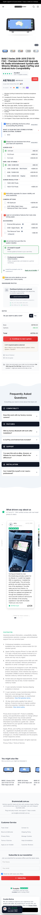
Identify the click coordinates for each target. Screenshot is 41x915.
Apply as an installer (31, 270)
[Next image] (36, 28)
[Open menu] (3, 7)
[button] (20, 28)
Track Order (4, 828)
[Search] (34, 7)
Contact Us (24, 828)
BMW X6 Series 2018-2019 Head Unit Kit (25, 783)
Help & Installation (27, 840)
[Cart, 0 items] (38, 7)
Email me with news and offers (13, 874)
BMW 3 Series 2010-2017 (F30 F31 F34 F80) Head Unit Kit (8, 783)
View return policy (19, 707)
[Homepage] (20, 6)
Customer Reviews (27, 844)
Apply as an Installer (7, 844)
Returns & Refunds (7, 832)
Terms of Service (19, 743)
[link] (15, 73)
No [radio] (31, 315)
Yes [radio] (35, 315)
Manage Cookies (26, 836)
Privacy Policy (7, 743)
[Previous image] (4, 28)
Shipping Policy (26, 832)
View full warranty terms (22, 698)
